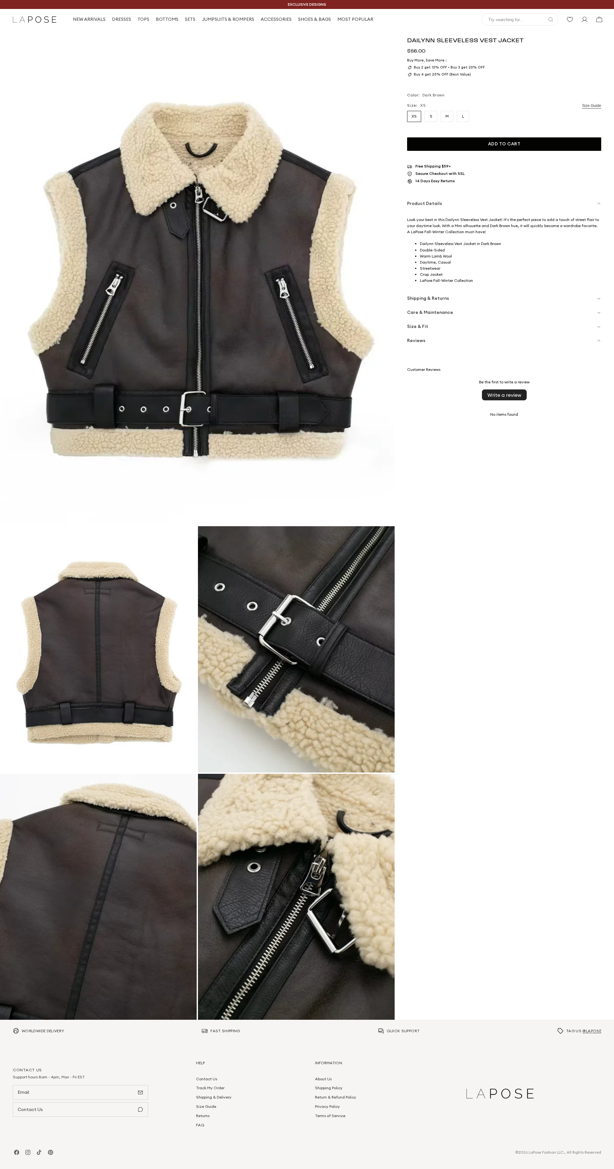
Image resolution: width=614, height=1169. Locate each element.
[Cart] (599, 19)
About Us (323, 1078)
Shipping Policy (328, 1087)
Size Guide (591, 105)
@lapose (591, 1030)
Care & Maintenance (430, 312)
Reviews (416, 340)
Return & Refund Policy (335, 1097)
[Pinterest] (50, 1152)
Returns (202, 1115)
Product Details (424, 203)
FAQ (200, 1124)
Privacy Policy (327, 1106)
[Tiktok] (39, 1152)
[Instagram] (28, 1152)
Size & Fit (417, 326)
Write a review (504, 395)
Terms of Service (330, 1115)
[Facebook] (16, 1152)
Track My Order (210, 1087)
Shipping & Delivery (214, 1097)
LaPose (535, 1152)
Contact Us (206, 1078)
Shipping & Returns (428, 298)
